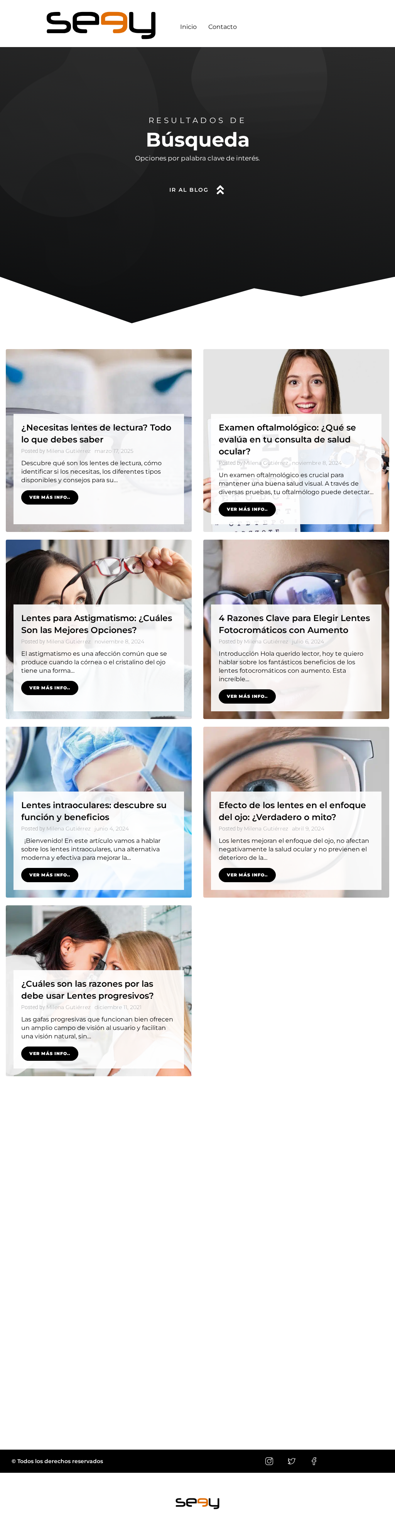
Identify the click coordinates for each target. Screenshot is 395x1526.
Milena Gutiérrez (68, 450)
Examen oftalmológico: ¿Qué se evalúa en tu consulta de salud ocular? (287, 439)
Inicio (188, 26)
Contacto (222, 26)
